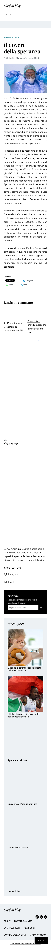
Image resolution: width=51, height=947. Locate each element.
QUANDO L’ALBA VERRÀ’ (15, 935)
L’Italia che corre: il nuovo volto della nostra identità (24, 715)
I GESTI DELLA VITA (23, 921)
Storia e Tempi (11, 37)
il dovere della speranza (22, 47)
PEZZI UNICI (29, 928)
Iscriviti (41, 940)
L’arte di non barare (18, 847)
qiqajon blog (12, 5)
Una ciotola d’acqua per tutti (22, 804)
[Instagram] (37, 917)
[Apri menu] (5, 24)
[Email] (45, 917)
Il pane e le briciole (17, 760)
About (7, 921)
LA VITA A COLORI (12, 928)
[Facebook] (41, 917)
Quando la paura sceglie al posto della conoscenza (24, 669)
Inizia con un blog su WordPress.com (25, 943)
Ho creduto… (14, 891)
